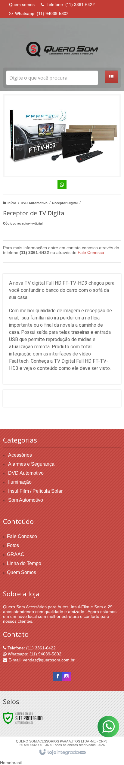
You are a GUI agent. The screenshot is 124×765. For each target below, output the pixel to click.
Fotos (13, 545)
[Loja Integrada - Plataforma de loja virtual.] (62, 752)
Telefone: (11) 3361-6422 (31, 648)
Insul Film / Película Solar (35, 491)
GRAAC (15, 554)
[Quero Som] (62, 50)
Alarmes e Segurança (31, 464)
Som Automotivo (25, 500)
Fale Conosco (91, 252)
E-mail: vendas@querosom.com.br (41, 660)
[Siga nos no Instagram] (66, 676)
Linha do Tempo (24, 563)
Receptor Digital (65, 203)
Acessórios (20, 455)
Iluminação (20, 482)
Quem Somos (21, 572)
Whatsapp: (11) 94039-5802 (34, 654)
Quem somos (22, 4)
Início (12, 203)
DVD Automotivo (34, 203)
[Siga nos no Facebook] (57, 676)
